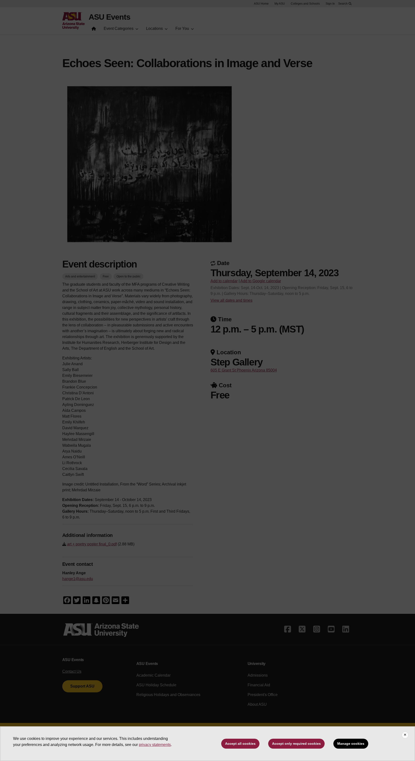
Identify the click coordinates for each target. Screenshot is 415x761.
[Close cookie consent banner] (405, 735)
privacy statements (155, 745)
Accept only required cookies (296, 743)
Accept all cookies (240, 743)
